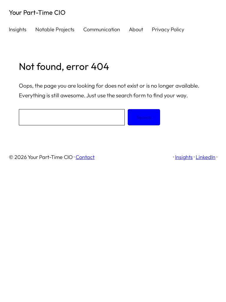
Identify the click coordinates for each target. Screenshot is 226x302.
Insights (184, 157)
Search (144, 117)
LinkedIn (205, 157)
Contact (85, 157)
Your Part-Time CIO (37, 12)
